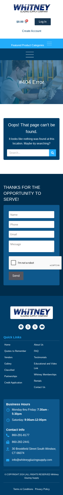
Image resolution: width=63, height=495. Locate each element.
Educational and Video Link (45, 366)
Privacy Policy (42, 489)
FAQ (36, 351)
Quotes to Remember (15, 351)
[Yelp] (28, 327)
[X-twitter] (35, 327)
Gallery (8, 363)
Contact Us (39, 387)
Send (16, 275)
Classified (9, 370)
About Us (38, 344)
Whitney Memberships (45, 374)
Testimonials (40, 357)
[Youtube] (42, 327)
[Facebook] (21, 327)
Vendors (8, 357)
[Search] (52, 152)
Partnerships (10, 376)
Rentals (38, 381)
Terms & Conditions (23, 489)
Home (7, 344)
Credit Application (13, 382)
